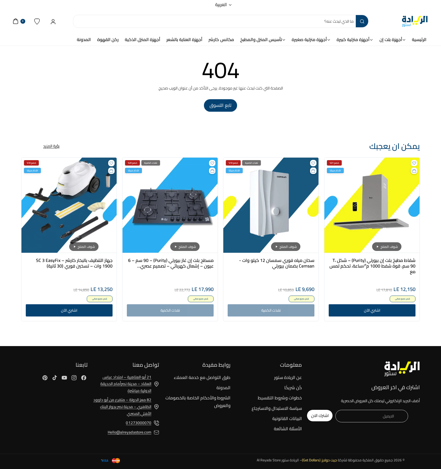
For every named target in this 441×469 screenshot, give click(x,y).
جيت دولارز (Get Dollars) (319, 460)
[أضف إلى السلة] (414, 171)
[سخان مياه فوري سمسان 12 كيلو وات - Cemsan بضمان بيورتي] (270, 205)
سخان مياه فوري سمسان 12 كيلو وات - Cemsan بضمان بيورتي (276, 263)
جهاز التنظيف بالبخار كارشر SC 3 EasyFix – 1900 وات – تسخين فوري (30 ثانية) (74, 263)
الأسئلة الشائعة (288, 429)
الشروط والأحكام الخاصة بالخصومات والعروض (197, 401)
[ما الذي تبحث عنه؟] (362, 21)
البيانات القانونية (287, 418)
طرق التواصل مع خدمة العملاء (202, 378)
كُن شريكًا (293, 388)
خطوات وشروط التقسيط (280, 398)
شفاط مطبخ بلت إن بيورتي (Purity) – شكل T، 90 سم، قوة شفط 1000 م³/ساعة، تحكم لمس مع (372, 266)
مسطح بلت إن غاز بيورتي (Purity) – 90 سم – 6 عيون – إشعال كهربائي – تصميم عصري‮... (170, 263)
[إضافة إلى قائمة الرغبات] (414, 163)
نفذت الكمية (271, 310)
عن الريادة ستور (288, 378)
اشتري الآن (372, 310)
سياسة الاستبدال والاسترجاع (277, 408)
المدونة (223, 388)
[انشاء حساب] (53, 21)
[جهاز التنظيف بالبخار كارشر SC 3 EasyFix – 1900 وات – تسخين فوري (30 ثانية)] (69, 205)
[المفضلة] (37, 21)
